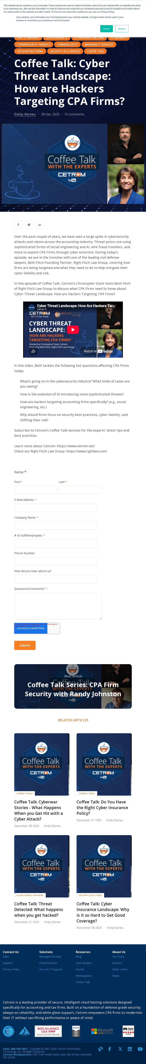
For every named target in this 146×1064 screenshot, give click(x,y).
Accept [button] (106, 28)
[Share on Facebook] (18, 225)
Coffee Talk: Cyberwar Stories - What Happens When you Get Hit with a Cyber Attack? (38, 810)
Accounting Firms (30, 51)
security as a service (65, 51)
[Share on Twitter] (29, 225)
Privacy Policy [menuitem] (11, 969)
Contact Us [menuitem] (11, 952)
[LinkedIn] (131, 1050)
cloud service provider (30, 895)
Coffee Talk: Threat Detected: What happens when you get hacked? (38, 909)
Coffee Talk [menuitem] (83, 982)
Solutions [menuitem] (46, 952)
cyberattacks (25, 793)
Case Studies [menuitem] (84, 963)
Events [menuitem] (80, 969)
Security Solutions (90, 895)
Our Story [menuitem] (118, 956)
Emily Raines (25, 114)
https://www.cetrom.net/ (76, 446)
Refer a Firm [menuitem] (119, 969)
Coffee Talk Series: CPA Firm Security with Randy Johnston (73, 689)
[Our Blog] (102, 1050)
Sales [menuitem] (6, 956)
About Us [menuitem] (118, 952)
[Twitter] (121, 1050)
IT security (119, 37)
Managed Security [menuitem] (50, 956)
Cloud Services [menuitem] (48, 963)
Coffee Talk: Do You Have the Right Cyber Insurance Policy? (102, 807)
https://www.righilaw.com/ (86, 451)
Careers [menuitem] (117, 963)
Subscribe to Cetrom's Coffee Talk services (47, 430)
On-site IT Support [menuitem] (50, 969)
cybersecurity (67, 44)
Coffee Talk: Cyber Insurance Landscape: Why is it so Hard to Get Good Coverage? (103, 912)
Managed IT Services (99, 44)
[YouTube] (141, 1050)
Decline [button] (122, 28)
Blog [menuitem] (78, 956)
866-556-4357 (19, 1048)
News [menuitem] (115, 975)
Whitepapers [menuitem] (84, 975)
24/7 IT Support (28, 37)
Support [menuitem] (8, 963)
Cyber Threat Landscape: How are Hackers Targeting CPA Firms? (64, 294)
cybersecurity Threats (33, 44)
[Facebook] (111, 1050)
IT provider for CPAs (89, 37)
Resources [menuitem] (83, 952)
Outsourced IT (56, 37)
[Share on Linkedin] (40, 225)
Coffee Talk (95, 51)
